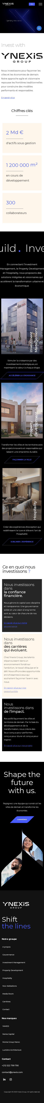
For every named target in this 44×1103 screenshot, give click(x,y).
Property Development (12, 970)
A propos (6, 947)
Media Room (8, 994)
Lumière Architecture (11, 1050)
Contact (5, 1009)
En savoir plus (8, 97)
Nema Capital (8, 1034)
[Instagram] (10, 1079)
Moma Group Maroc (11, 1042)
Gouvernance (8, 955)
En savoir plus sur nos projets (18, 745)
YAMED (5, 1026)
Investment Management (13, 962)
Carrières (6, 1002)
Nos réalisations (9, 986)
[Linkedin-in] (4, 1079)
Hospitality (35, 510)
